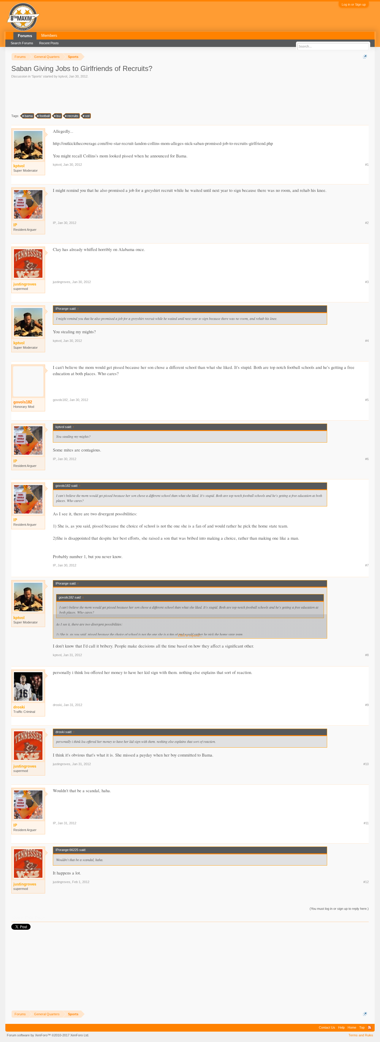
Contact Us (327, 1027)
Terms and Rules (361, 1035)
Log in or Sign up (354, 4)
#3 (367, 282)
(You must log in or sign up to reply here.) (339, 908)
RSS (370, 1027)
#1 (367, 164)
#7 (367, 565)
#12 (366, 882)
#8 (367, 655)
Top (362, 1027)
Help (341, 1027)
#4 (367, 340)
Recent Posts (49, 43)
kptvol (62, 76)
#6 (367, 459)
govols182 (22, 402)
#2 (367, 223)
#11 (366, 823)
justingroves (61, 282)
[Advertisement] (119, 95)
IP (54, 223)
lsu (58, 116)
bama (29, 116)
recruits (72, 116)
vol (87, 116)
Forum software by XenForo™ (48, 1035)
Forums (25, 36)
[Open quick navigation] (365, 57)
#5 (367, 400)
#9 (367, 705)
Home (352, 1027)
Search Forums (22, 43)
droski (57, 705)
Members (49, 35)
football (44, 116)
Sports (37, 76)
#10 (366, 764)
